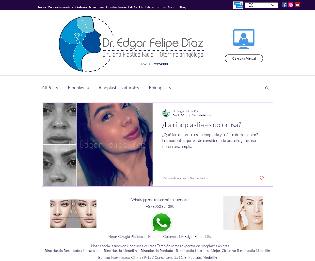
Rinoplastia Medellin (120, 250)
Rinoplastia (78, 87)
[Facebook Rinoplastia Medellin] (284, 4)
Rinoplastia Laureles (192, 250)
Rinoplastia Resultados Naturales (72, 250)
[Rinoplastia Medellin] (290, 4)
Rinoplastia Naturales (119, 87)
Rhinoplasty (160, 87)
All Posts (50, 87)
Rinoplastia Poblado (156, 250)
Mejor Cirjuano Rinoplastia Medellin (240, 250)
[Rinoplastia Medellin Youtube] (297, 4)
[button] (267, 88)
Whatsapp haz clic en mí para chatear (160, 199)
